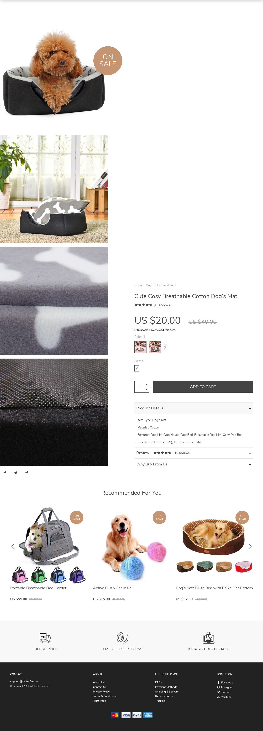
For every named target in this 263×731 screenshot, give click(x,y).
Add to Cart (203, 387)
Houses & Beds (166, 285)
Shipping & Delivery (166, 691)
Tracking (160, 701)
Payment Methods (166, 687)
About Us (99, 682)
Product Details (149, 408)
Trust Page (99, 701)
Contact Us (99, 687)
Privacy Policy (101, 691)
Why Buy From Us (152, 464)
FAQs (158, 682)
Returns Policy (164, 696)
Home (138, 285)
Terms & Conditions (104, 696)
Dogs (149, 285)
